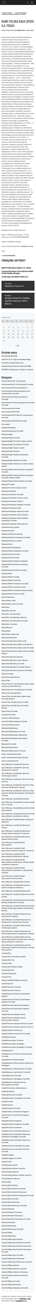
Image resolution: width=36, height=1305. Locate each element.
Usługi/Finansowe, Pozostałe (11, 987)
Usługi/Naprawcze (8, 1050)
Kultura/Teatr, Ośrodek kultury (11, 693)
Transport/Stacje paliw (9, 973)
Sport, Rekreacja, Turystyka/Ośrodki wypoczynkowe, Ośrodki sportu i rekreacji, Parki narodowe (17, 870)
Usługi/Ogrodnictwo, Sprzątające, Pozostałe (16, 1098)
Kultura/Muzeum (7, 627)
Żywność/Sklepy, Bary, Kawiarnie (12, 1239)
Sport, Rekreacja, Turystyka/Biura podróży (15, 799)
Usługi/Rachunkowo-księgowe (11, 1121)
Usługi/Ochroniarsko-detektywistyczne (14, 1088)
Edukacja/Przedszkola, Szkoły (11, 508)
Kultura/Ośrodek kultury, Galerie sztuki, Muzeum (17, 644)
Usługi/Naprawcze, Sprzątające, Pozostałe (16, 1079)
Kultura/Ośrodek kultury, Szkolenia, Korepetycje (17, 670)
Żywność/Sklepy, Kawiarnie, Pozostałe (14, 1269)
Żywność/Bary (6, 1182)
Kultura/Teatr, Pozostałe (10, 711)
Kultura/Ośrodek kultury (9, 638)
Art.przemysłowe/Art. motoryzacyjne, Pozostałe (17, 384)
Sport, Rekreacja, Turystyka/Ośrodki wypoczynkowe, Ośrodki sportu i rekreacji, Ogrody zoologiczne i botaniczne (18, 862)
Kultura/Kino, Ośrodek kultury (11, 614)
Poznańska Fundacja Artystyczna (12, 363)
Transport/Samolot (8, 970)
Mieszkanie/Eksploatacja (10, 728)
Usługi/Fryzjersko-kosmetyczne (12, 1030)
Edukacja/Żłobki (7, 573)
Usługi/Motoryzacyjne (9, 1037)
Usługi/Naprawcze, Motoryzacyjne (13, 1060)
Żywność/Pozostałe (8, 1222)
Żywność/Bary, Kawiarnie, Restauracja (14, 1192)
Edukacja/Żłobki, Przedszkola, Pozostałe (15, 584)
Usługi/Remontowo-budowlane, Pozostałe (15, 1146)
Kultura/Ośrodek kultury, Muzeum (12, 657)
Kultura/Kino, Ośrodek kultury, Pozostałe (15, 621)
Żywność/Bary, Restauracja (10, 1202)
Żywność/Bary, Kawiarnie (10, 1185)
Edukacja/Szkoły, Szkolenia (10, 558)
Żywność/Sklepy (7, 1232)
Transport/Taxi (6, 977)
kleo (32, 30)
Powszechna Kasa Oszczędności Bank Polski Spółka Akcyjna (17, 272)
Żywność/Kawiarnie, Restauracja (12, 1216)
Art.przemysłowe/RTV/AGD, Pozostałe (14, 421)
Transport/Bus (6, 953)
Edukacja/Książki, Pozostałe (11, 438)
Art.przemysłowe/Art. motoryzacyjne (14, 381)
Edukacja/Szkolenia (8, 531)
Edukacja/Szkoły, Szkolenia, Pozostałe (14, 570)
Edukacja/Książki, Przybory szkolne (13, 448)
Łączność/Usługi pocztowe (11, 725)
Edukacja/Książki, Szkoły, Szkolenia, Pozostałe (17, 481)
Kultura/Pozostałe (8, 674)
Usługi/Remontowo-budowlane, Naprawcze (16, 1131)
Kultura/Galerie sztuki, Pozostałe (12, 604)
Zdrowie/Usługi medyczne (10, 1172)
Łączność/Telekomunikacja (11, 718)
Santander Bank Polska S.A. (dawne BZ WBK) (16, 366)
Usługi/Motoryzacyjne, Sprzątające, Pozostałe (17, 1047)
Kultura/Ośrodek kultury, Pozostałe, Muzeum (16, 667)
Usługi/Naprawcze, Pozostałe (11, 1075)
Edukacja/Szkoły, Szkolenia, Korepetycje (15, 561)
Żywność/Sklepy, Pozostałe (11, 1281)
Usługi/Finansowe (9, 255)
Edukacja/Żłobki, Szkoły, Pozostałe (13, 594)
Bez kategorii (6, 424)
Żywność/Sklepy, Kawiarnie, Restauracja (15, 1272)
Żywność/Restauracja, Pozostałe (12, 1229)
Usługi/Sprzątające (8, 1155)
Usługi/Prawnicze (7, 1105)
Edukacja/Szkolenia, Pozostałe (12, 541)
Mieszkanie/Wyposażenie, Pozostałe (14, 751)
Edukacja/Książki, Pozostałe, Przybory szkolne (17, 441)
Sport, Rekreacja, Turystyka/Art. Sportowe (15, 764)
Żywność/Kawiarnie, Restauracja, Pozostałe (16, 1219)
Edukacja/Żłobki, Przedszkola (11, 580)
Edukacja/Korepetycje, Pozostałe (12, 431)
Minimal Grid (25, 1299)
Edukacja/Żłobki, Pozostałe (10, 577)
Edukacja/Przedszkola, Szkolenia (12, 501)
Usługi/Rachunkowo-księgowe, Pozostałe (15, 1124)
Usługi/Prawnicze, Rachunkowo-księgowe (15, 1112)
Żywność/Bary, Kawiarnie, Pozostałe (13, 1189)
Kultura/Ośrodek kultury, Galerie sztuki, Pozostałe (18, 648)
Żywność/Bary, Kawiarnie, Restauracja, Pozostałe (18, 1195)
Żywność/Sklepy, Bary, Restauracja (13, 1258)
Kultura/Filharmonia (8, 597)
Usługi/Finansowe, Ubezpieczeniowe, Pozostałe (17, 1023)
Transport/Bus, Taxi (8, 960)
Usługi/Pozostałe (7, 1101)
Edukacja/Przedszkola (9, 491)
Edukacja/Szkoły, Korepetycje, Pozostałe (15, 551)
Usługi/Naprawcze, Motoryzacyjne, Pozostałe (16, 1069)
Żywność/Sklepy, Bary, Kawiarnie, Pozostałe (16, 1243)
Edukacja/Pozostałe (8, 484)
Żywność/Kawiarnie (8, 1209)
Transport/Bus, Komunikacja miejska (14, 957)
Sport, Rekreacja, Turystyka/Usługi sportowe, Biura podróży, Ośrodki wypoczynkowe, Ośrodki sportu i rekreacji (18, 908)
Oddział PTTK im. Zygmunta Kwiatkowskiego (16, 359)
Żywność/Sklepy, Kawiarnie (10, 1265)
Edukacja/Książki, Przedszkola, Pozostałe (15, 444)
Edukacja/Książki (7, 434)
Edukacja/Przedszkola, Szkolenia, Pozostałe (16, 505)
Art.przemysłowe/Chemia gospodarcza (14, 388)
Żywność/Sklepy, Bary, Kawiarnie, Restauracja (16, 1246)
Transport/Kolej (7, 963)
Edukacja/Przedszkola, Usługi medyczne (15, 524)
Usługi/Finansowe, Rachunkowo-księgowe (15, 1005)
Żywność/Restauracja (9, 1226)
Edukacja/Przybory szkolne (10, 527)
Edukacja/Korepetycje (9, 428)
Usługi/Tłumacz (7, 1162)
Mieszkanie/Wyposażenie (10, 747)
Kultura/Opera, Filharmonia (10, 634)
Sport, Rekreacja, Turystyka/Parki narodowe (16, 882)
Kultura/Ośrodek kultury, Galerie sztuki (14, 641)
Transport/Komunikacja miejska (12, 967)
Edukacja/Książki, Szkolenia (10, 451)
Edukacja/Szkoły (7, 544)
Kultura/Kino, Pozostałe (9, 624)
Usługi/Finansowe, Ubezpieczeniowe (13, 1014)
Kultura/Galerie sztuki (9, 600)
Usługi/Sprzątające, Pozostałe (11, 1158)
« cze (17, 345)
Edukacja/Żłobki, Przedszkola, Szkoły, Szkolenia (17, 590)
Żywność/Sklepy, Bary (9, 1236)
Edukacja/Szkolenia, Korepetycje (12, 534)
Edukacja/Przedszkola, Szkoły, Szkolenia (15, 515)
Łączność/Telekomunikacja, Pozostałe (14, 721)
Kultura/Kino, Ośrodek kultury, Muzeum (14, 617)
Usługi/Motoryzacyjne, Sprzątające (13, 1044)
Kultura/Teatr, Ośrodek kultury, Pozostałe (15, 702)
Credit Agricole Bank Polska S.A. (15, 277)
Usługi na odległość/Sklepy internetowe (14, 980)
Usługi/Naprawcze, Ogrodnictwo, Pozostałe (16, 1072)
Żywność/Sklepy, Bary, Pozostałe (12, 1255)
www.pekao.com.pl (27, 246)
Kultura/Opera (6, 631)
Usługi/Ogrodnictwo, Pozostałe (12, 1095)
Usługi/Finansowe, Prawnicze (11, 990)
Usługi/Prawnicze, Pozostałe (11, 1108)
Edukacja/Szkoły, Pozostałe (11, 554)
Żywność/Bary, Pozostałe (10, 1199)
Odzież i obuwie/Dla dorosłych (11, 754)
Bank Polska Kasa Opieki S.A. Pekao (16, 268)
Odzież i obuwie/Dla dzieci (10, 761)
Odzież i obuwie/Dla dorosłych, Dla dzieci (15, 757)
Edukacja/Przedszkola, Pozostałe (13, 494)
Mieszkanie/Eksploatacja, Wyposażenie (14, 735)
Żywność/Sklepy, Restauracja (11, 1284)
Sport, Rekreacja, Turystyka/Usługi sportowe (16, 891)
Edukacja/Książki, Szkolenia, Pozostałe (14, 460)
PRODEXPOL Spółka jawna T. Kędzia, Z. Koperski (17, 369)
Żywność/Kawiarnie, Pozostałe (12, 1212)
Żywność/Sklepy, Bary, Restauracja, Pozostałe (17, 1262)
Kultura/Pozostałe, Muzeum (11, 677)
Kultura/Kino (6, 607)
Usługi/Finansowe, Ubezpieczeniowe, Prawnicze (17, 1027)
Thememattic (21, 1301)
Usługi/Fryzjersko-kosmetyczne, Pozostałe (16, 1034)
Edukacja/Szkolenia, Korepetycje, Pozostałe (16, 537)
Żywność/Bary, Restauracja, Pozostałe (14, 1205)
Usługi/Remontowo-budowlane (12, 1127)
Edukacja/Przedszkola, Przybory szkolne (15, 498)
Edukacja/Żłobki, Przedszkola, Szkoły (14, 587)
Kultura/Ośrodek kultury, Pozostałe (13, 664)
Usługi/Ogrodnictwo (8, 1091)
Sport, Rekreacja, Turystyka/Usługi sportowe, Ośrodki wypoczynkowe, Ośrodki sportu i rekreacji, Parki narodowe (18, 947)
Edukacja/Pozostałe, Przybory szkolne (14, 488)
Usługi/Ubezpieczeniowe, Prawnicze (13, 1168)
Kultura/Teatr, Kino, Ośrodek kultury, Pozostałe (17, 690)
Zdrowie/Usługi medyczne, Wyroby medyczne (17, 1175)
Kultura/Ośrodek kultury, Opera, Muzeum (15, 660)
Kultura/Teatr (6, 680)
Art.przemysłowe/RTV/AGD (11, 412)
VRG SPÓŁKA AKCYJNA (9, 356)
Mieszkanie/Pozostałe (9, 744)
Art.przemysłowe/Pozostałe (11, 408)
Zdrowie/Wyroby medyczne (11, 1178)
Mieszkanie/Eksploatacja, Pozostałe (13, 731)
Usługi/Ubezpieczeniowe (10, 1165)
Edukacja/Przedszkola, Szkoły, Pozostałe (15, 511)
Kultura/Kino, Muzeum (9, 611)
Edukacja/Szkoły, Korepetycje (11, 547)
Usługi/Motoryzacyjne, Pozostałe (12, 1040)
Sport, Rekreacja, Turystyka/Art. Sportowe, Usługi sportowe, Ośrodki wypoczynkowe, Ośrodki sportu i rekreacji (18, 793)
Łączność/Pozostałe (8, 715)
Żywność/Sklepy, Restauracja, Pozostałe (15, 1288)
